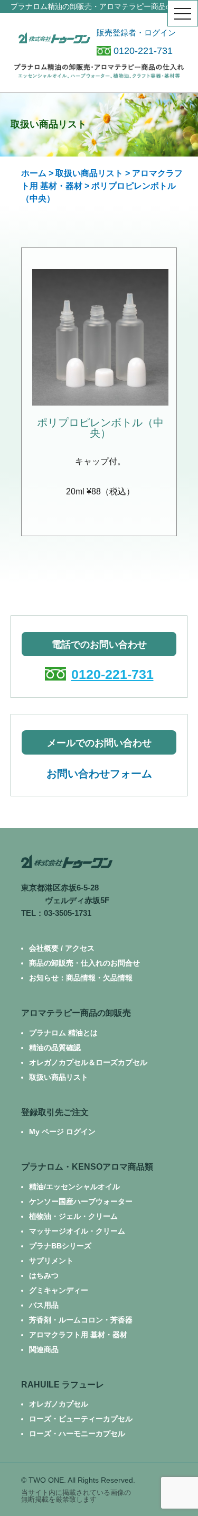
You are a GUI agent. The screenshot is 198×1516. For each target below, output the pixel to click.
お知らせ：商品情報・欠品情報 (81, 977)
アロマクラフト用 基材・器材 (78, 1334)
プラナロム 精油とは (63, 1032)
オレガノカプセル (58, 1404)
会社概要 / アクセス (62, 948)
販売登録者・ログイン (136, 32)
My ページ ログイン (62, 1131)
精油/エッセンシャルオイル (74, 1186)
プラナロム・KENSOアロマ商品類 (87, 1166)
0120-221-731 (143, 50)
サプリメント (51, 1260)
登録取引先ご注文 (55, 1112)
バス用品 (44, 1305)
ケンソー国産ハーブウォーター (81, 1201)
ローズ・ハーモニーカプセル (77, 1433)
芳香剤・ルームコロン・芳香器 (81, 1320)
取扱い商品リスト (89, 173)
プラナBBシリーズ (60, 1246)
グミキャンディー (58, 1290)
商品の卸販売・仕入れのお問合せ (84, 963)
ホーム (33, 173)
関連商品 (44, 1349)
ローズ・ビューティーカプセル (81, 1418)
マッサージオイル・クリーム (77, 1231)
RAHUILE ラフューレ (62, 1384)
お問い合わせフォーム (99, 773)
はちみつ (44, 1275)
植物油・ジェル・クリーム (73, 1216)
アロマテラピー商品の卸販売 (76, 1012)
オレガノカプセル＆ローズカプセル (88, 1062)
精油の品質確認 (55, 1047)
